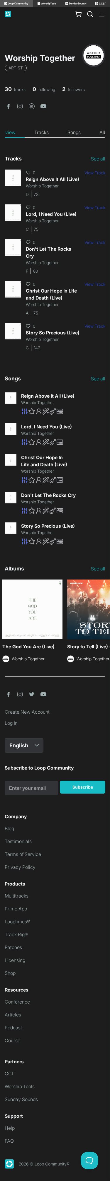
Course (12, 1040)
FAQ (9, 1141)
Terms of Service (23, 854)
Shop (10, 973)
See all (98, 159)
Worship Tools (20, 1086)
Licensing (15, 960)
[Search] (90, 14)
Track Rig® (16, 934)
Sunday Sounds (21, 1099)
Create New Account (27, 712)
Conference (17, 1002)
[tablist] (55, 132)
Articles (13, 1015)
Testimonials (18, 841)
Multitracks (16, 896)
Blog (9, 828)
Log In (11, 723)
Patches (13, 947)
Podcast (13, 1027)
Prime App (16, 909)
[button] (8, 106)
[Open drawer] (101, 14)
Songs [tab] (74, 132)
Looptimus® (17, 921)
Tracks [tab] (41, 132)
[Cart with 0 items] (78, 14)
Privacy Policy (20, 867)
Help (10, 1128)
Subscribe (82, 787)
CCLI (10, 1073)
